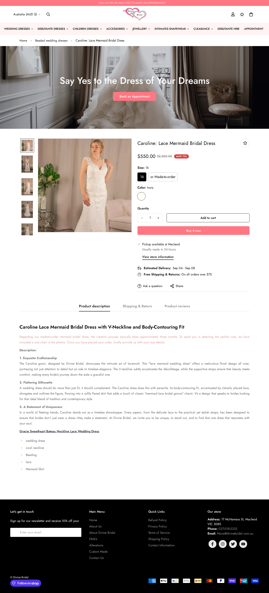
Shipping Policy (158, 539)
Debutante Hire (228, 29)
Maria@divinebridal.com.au (235, 533)
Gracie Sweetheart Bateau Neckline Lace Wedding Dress (59, 431)
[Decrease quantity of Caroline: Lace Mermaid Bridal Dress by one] (142, 217)
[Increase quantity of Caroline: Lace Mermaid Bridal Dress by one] (158, 217)
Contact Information (161, 545)
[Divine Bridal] (134, 14)
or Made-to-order (162, 176)
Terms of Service (159, 532)
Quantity (143, 208)
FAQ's (93, 539)
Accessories (115, 29)
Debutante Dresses (51, 29)
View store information (158, 257)
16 (142, 176)
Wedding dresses (17, 29)
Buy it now (193, 230)
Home (23, 40)
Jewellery (140, 29)
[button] (250, 14)
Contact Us (96, 558)
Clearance (202, 29)
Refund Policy (157, 520)
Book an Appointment (135, 96)
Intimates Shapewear (170, 29)
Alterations (96, 545)
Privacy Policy (157, 526)
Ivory (141, 196)
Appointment (253, 29)
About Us (95, 526)
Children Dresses (85, 29)
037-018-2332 (228, 528)
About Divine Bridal (102, 532)
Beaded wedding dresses (51, 40)
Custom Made (98, 551)
